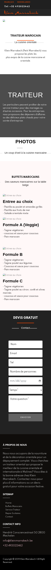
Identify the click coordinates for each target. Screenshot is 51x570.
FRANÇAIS (9, 2)
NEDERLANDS (23, 2)
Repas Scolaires (12, 513)
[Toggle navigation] (47, 12)
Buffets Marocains (13, 506)
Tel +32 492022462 (17, 6)
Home (8, 503)
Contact (9, 517)
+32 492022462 (13, 545)
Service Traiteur (12, 510)
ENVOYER (25, 417)
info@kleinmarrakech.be (18, 540)
